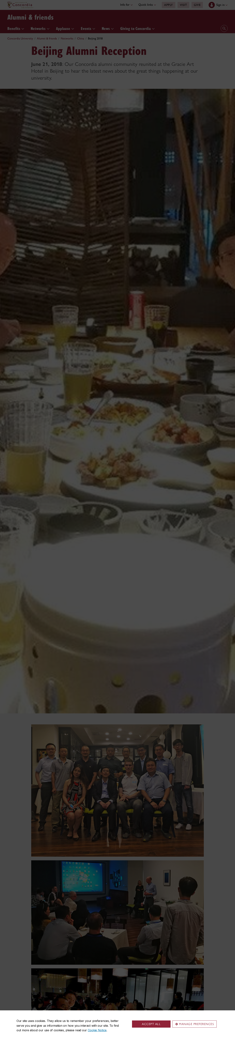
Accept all (151, 1024)
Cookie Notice (97, 1030)
